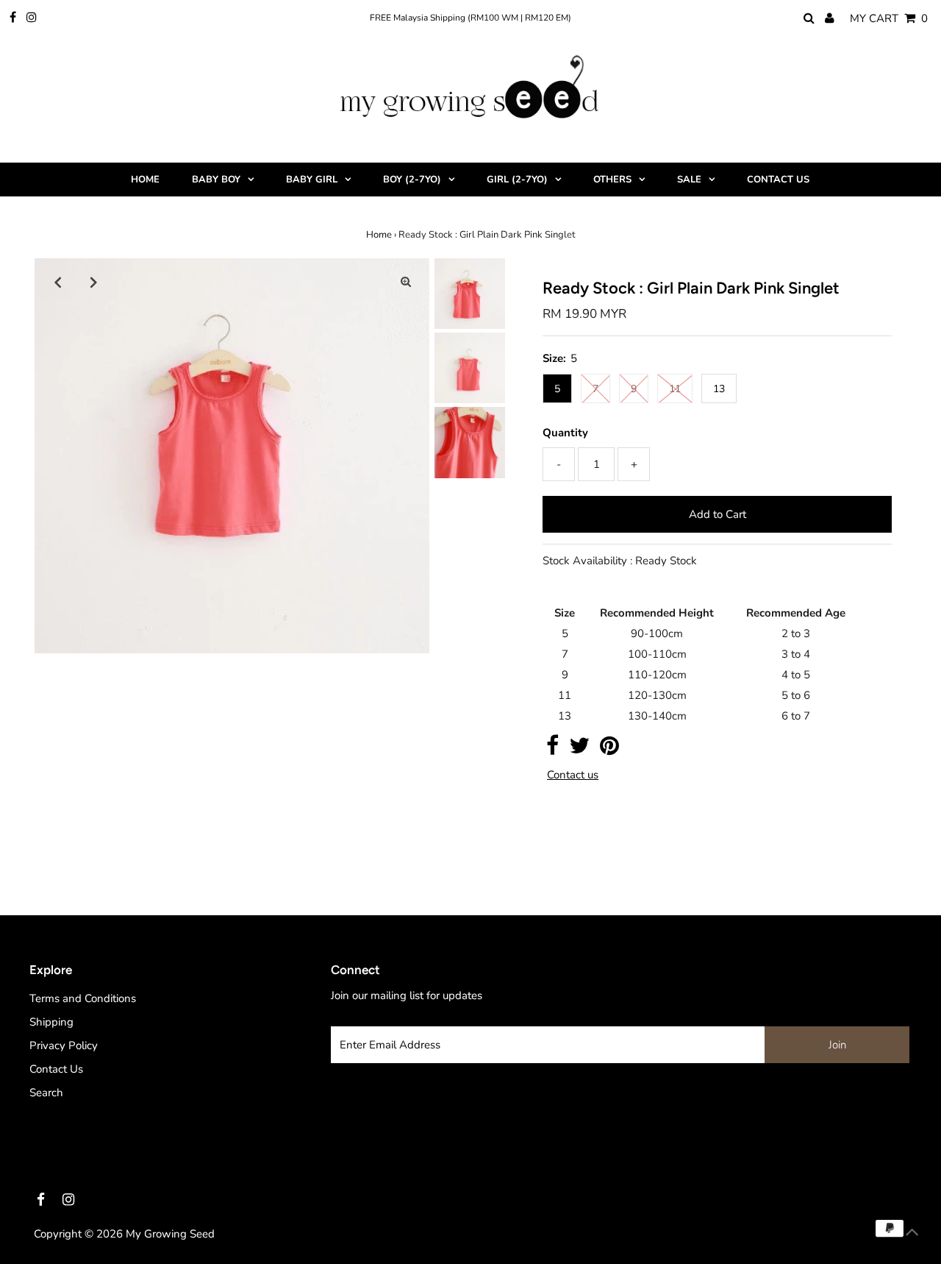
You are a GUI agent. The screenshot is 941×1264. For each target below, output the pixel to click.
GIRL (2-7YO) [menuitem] (517, 179)
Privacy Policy (63, 1045)
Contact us (572, 775)
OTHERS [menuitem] (612, 179)
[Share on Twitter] (579, 749)
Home (379, 234)
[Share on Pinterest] (609, 749)
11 (675, 389)
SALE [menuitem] (689, 179)
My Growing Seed (170, 1233)
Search (46, 1092)
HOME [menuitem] (145, 179)
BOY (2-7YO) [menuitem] (412, 179)
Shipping (51, 1022)
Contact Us (56, 1069)
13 (719, 389)
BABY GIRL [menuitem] (311, 179)
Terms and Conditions (82, 998)
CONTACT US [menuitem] (778, 179)
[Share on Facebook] (552, 749)
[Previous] (58, 282)
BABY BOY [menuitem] (216, 179)
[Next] (94, 282)
